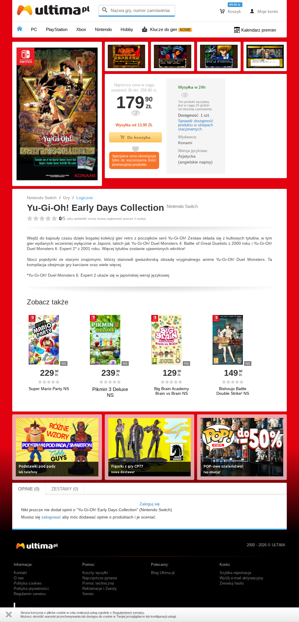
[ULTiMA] (55, 11)
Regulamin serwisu (30, 594)
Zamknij (9, 614)
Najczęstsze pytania (99, 578)
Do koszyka (138, 137)
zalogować (51, 517)
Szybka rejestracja (235, 573)
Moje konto (264, 11)
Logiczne (84, 197)
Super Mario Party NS (49, 389)
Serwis (88, 594)
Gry (66, 197)
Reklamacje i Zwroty (99, 589)
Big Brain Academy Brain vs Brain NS (171, 391)
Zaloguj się (150, 504)
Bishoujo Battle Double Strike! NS (232, 391)
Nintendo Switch (42, 197)
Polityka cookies (28, 583)
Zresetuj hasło (232, 583)
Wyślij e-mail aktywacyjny (241, 578)
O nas (19, 578)
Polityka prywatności (31, 589)
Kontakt (20, 573)
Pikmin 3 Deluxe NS (110, 392)
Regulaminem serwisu (128, 612)
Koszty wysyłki (95, 573)
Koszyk (230, 11)
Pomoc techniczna (98, 583)
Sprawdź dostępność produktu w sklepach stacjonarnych (195, 125)
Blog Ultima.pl (163, 573)
